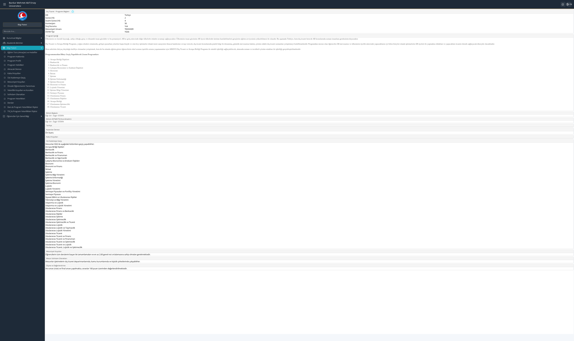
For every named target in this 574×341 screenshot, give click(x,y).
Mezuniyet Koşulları (16, 81)
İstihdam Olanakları (16, 94)
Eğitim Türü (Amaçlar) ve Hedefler (22, 52)
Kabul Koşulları (14, 73)
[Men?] (4, 4)
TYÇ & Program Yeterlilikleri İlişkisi (22, 111)
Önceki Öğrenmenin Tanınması (21, 86)
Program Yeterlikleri (16, 98)
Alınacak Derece (14, 69)
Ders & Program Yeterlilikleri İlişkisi (22, 107)
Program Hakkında (15, 56)
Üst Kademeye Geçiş (16, 77)
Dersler (10, 102)
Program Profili (14, 60)
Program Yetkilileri (15, 65)
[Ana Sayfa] (563, 4)
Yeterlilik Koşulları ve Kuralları (20, 90)
